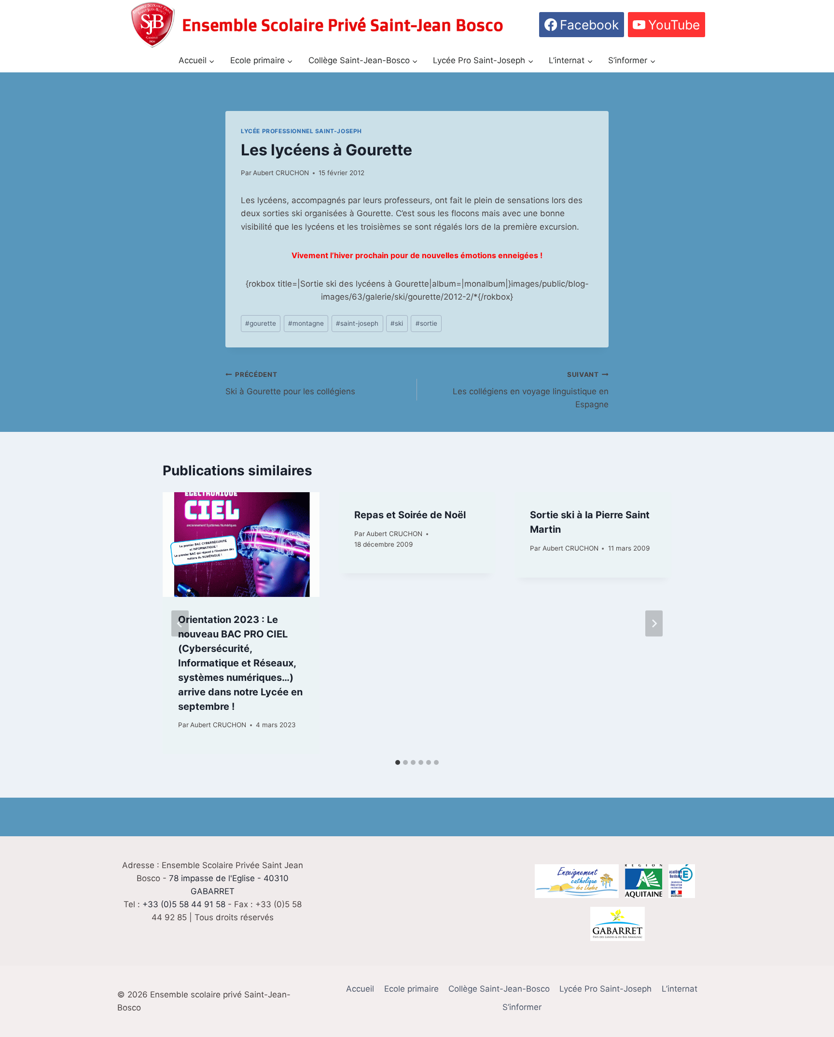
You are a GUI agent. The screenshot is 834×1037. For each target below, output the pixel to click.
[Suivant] (654, 623)
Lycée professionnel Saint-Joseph (301, 131)
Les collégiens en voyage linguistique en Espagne (531, 390)
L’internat (679, 989)
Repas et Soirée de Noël (410, 515)
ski (396, 323)
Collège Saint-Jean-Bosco (499, 989)
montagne (306, 323)
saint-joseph (357, 323)
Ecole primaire (411, 989)
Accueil (360, 989)
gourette (260, 323)
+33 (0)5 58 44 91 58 (183, 904)
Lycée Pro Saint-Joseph (605, 989)
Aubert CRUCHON (281, 173)
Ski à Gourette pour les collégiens (290, 383)
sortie (426, 323)
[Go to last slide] (180, 623)
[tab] (397, 762)
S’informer (522, 1007)
